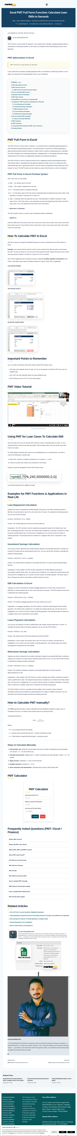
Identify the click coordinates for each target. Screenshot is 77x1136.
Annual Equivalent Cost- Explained (21, 922)
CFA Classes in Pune (28, 1097)
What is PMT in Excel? (15, 839)
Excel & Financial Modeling (46, 24)
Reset (42, 816)
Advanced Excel (35, 24)
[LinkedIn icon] (8, 1054)
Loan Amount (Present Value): (33, 808)
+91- (58, 1124)
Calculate (35, 816)
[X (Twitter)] (38, 973)
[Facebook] (38, 972)
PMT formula (13, 870)
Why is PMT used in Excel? (17, 855)
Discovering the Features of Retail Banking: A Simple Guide (29, 919)
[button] (46, 4)
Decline (62, 1132)
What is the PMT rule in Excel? (18, 844)
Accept (71, 1132)
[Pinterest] (38, 974)
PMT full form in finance (16, 865)
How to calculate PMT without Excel (19, 891)
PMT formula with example (17, 896)
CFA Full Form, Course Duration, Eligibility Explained (27, 912)
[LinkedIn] (38, 975)
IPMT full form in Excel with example (19, 886)
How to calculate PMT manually (18, 881)
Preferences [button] (41, 1133)
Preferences (54, 1132)
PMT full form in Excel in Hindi (17, 876)
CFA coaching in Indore (29, 1099)
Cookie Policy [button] (11, 1133)
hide (19, 82)
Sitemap (24, 1121)
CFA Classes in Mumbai (29, 1101)
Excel (58, 160)
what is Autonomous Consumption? (21, 925)
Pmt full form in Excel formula (17, 860)
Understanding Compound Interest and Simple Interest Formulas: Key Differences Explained (39, 915)
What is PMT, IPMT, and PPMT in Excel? (20, 849)
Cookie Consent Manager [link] (7, 1127)
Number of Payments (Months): (33, 801)
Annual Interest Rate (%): (31, 795)
